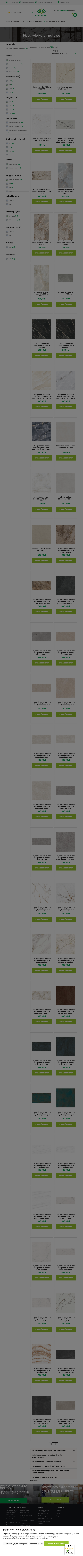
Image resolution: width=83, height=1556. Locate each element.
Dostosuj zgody (36, 1544)
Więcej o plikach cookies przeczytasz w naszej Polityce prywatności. (25, 1539)
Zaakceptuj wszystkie (56, 1544)
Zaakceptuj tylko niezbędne (16, 1544)
